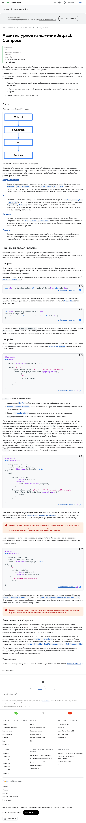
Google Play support (65, 761)
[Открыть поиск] (55, 2)
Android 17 (6, 753)
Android (5, 724)
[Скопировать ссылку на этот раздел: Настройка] (15, 339)
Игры (32, 724)
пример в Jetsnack (74, 664)
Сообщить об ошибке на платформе (70, 753)
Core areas (18, 9)
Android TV (62, 738)
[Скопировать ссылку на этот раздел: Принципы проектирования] (40, 248)
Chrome (5, 790)
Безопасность (7, 731)
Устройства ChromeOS (66, 731)
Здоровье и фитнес (36, 731)
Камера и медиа (35, 734)
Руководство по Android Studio (40, 755)
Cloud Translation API (47, 20)
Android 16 (6, 756)
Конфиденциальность (37, 738)
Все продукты (7, 800)
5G (31, 741)
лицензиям (46, 701)
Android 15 (6, 760)
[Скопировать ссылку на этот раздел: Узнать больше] (19, 659)
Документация (43, 28)
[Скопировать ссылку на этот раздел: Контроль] (14, 264)
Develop (6, 9)
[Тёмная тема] (79, 286)
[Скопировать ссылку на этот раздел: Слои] (11, 104)
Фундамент (7, 214)
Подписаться (31, 812)
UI (28, 9)
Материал (7, 230)
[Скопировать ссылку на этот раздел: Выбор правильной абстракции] (35, 620)
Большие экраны (63, 724)
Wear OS (61, 728)
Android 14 (6, 763)
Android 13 (6, 766)
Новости (5, 738)
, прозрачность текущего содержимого (41, 515)
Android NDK (34, 769)
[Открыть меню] (3, 2)
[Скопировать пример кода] (82, 286)
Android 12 (6, 770)
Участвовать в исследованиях (68, 765)
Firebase (5, 793)
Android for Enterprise (10, 728)
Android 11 (6, 773)
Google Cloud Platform (10, 797)
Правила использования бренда (40, 807)
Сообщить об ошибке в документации (66, 757)
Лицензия (23, 807)
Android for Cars (63, 734)
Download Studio (36, 765)
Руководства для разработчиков (41, 759)
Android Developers (9, 28)
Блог (4, 741)
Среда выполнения (11, 180)
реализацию (53, 346)
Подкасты (6, 744)
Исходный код (8, 734)
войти (40, 689)
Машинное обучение (37, 728)
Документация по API (37, 762)
